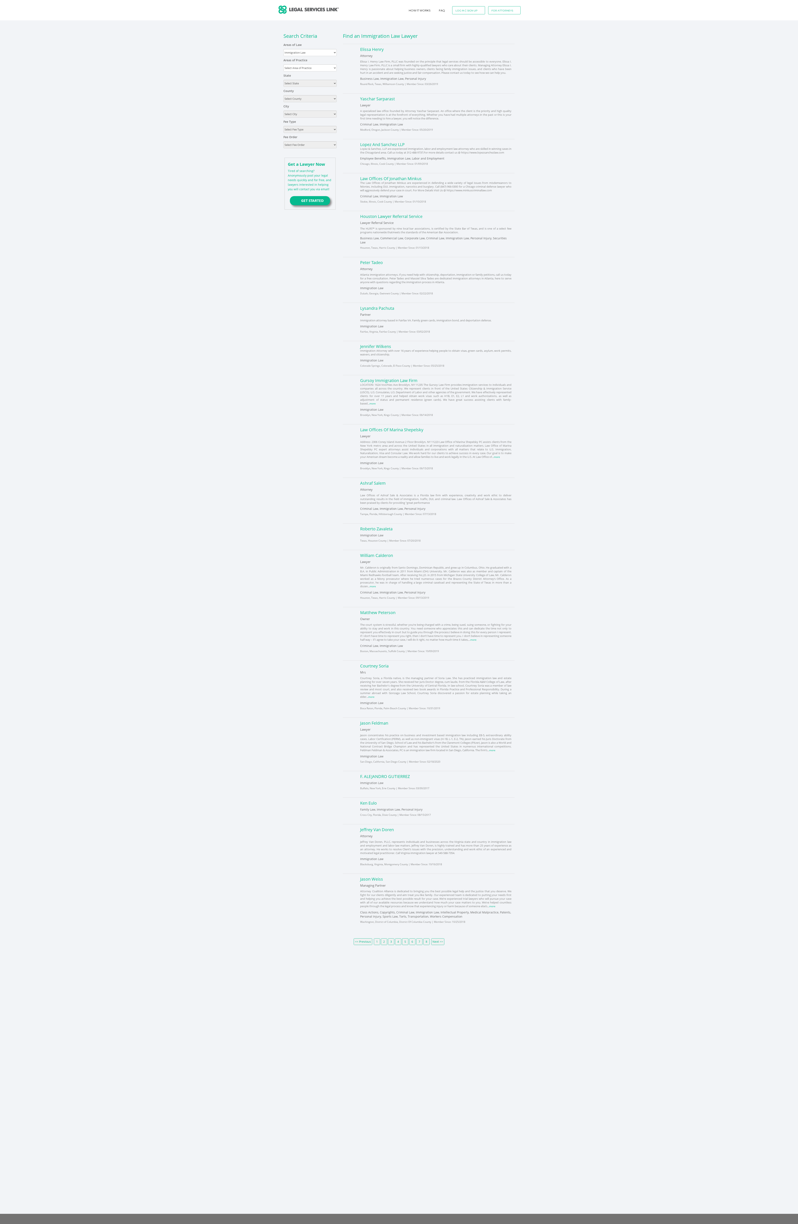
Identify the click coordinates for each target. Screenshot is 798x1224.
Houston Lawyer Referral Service (391, 216)
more (372, 403)
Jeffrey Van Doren (377, 828)
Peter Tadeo (371, 262)
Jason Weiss (371, 878)
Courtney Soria (374, 665)
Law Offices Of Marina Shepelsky (391, 429)
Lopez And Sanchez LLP (382, 144)
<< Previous (363, 940)
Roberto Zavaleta (376, 528)
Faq (442, 10)
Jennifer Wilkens (375, 346)
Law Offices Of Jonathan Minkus (391, 178)
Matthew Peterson (377, 612)
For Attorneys (502, 10)
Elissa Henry (372, 49)
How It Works (420, 10)
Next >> (437, 940)
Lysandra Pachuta (377, 308)
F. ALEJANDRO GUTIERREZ (385, 775)
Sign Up (472, 10)
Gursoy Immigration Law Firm (388, 380)
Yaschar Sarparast (377, 99)
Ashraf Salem (373, 482)
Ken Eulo (368, 802)
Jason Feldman (374, 722)
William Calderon (376, 555)
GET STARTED (310, 200)
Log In (460, 10)
